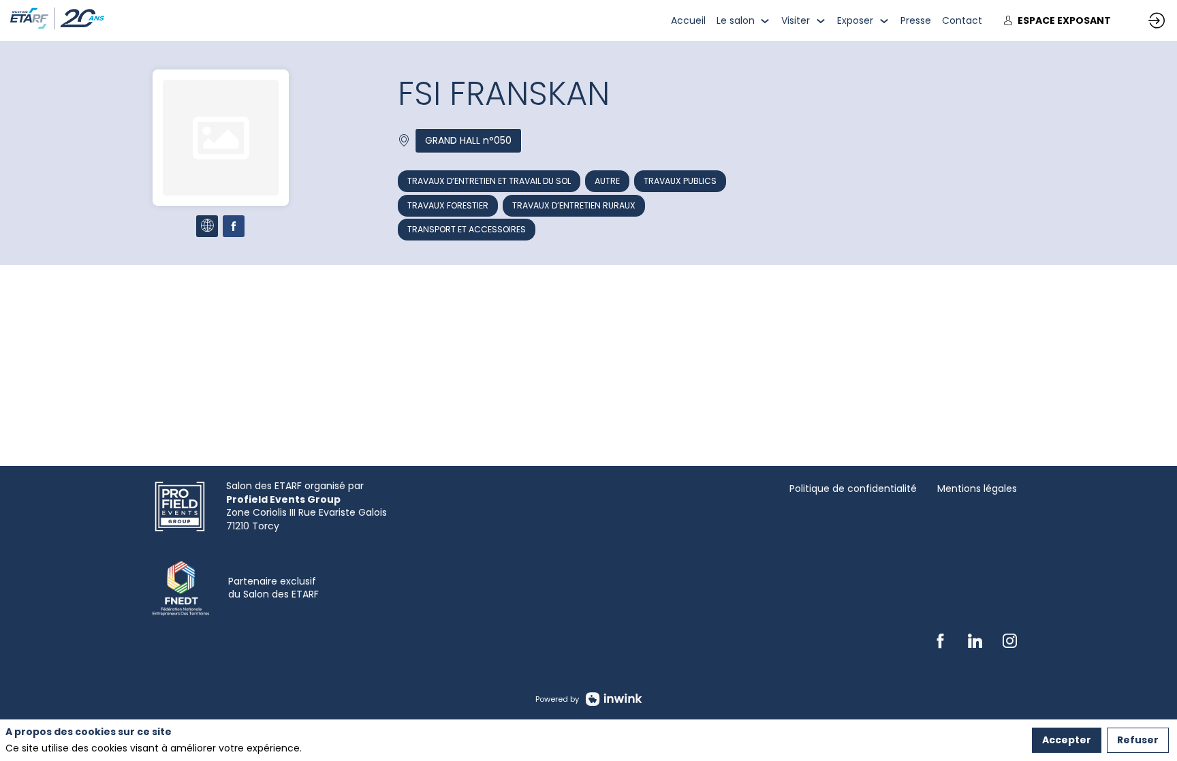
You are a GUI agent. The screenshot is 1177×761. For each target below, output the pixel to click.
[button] (1057, 20)
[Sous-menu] (765, 21)
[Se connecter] (1156, 20)
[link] (688, 20)
